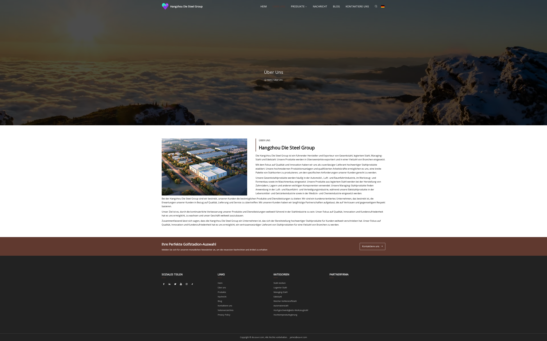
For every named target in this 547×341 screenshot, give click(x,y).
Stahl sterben (280, 283)
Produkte (298, 6)
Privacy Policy (224, 314)
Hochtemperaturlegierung (285, 314)
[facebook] (164, 284)
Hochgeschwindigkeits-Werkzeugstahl (291, 310)
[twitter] (175, 284)
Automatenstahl (281, 305)
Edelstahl (278, 296)
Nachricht (320, 6)
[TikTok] (192, 284)
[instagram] (186, 284)
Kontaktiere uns (357, 6)
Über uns (278, 6)
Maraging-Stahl (280, 292)
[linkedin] (169, 284)
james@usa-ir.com (298, 337)
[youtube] (181, 284)
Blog (336, 6)
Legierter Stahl (280, 287)
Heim (263, 6)
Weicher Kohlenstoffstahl (285, 301)
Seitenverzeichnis (225, 310)
